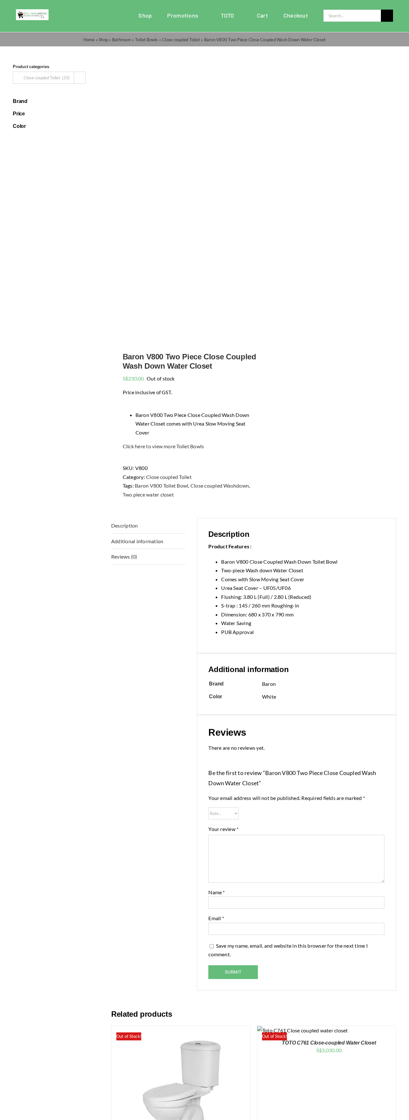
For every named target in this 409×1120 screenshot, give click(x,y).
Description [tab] (124, 525)
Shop (103, 39)
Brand (20, 101)
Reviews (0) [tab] (124, 556)
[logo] (32, 12)
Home (89, 39)
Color (19, 126)
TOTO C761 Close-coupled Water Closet (329, 1043)
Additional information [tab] (137, 541)
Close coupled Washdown (219, 485)
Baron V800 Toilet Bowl (161, 485)
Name (216, 892)
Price (19, 113)
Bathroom (121, 39)
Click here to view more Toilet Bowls (163, 446)
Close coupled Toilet (181, 39)
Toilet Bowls (146, 39)
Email (216, 918)
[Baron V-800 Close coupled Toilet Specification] (179, 199)
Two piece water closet (148, 494)
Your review (223, 829)
